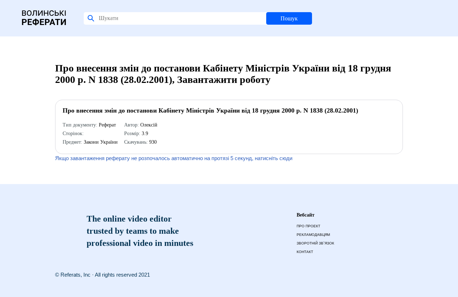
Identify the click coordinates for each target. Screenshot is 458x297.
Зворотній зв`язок (315, 243)
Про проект (308, 226)
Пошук (289, 18)
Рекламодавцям (313, 235)
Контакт (305, 252)
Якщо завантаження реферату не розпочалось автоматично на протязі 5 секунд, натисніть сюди (173, 158)
